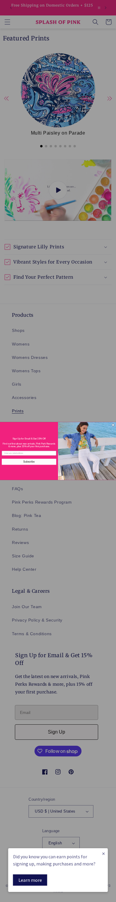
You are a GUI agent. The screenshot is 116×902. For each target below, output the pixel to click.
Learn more (30, 880)
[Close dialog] (113, 425)
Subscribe (29, 461)
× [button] (103, 853)
